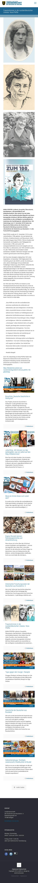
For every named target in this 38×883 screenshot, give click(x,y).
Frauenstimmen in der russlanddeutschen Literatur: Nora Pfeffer (17, 626)
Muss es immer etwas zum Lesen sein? (17, 497)
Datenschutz (22, 869)
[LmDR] (12, 3)
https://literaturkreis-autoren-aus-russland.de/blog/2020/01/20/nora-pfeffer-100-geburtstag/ (17, 370)
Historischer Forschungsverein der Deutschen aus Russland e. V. (17, 585)
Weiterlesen (29, 426)
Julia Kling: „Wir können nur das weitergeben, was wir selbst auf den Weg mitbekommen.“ (17, 452)
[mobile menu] (35, 3)
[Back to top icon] (19, 865)
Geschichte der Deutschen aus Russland (16, 711)
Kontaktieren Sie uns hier (12, 821)
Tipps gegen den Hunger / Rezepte (17, 672)
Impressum (15, 869)
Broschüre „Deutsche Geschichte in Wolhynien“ (17, 397)
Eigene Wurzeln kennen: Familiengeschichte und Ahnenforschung (13, 538)
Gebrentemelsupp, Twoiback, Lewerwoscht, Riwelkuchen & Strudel (18, 761)
